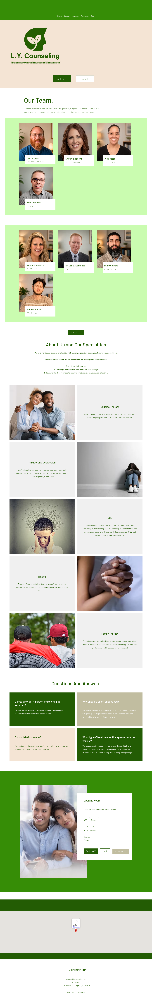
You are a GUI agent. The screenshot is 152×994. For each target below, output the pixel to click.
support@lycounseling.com (76, 979)
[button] (75, 16)
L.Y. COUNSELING (76, 970)
